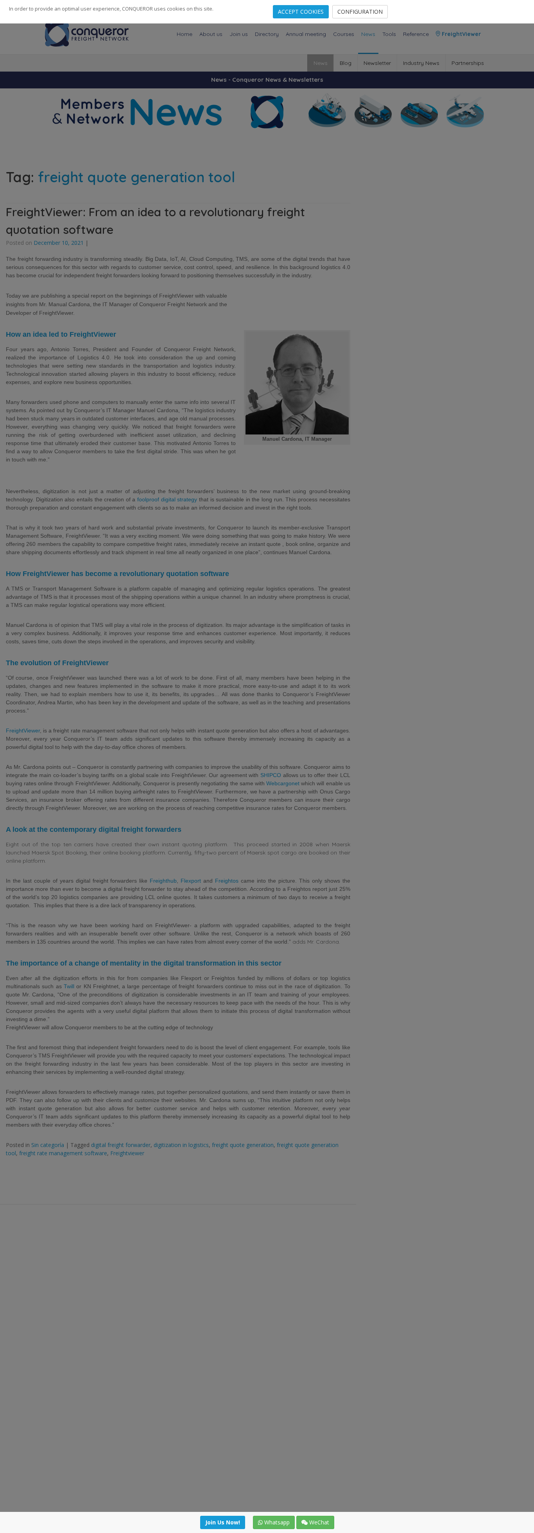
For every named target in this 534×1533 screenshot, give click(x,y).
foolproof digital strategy (167, 499)
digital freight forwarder (121, 1145)
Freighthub (163, 881)
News (368, 34)
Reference (416, 34)
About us (210, 34)
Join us (238, 34)
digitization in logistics (181, 1145)
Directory (267, 34)
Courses (343, 34)
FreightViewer (460, 34)
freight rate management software (63, 1153)
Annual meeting (306, 34)
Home (184, 34)
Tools (389, 34)
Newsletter (377, 62)
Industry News (421, 62)
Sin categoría (47, 1145)
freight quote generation (243, 1145)
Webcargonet (282, 783)
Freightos (226, 881)
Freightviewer (127, 1153)
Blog (345, 62)
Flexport (191, 881)
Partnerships (468, 62)
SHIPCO (270, 775)
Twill (69, 986)
